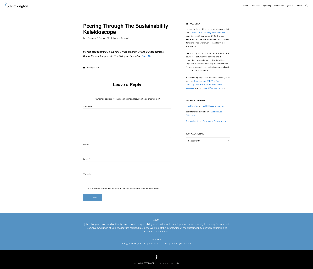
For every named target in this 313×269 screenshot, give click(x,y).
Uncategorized (92, 67)
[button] (306, 5)
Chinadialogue (199, 81)
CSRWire (211, 81)
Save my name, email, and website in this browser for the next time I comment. (123, 188)
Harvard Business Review (213, 88)
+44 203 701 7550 (158, 243)
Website (87, 174)
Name (86, 144)
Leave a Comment (121, 38)
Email (86, 159)
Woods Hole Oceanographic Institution (208, 32)
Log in (176, 263)
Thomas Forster (193, 121)
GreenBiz (199, 84)
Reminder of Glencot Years (214, 121)
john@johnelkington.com (134, 243)
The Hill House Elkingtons (212, 106)
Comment (88, 106)
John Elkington (192, 106)
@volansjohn (185, 243)
